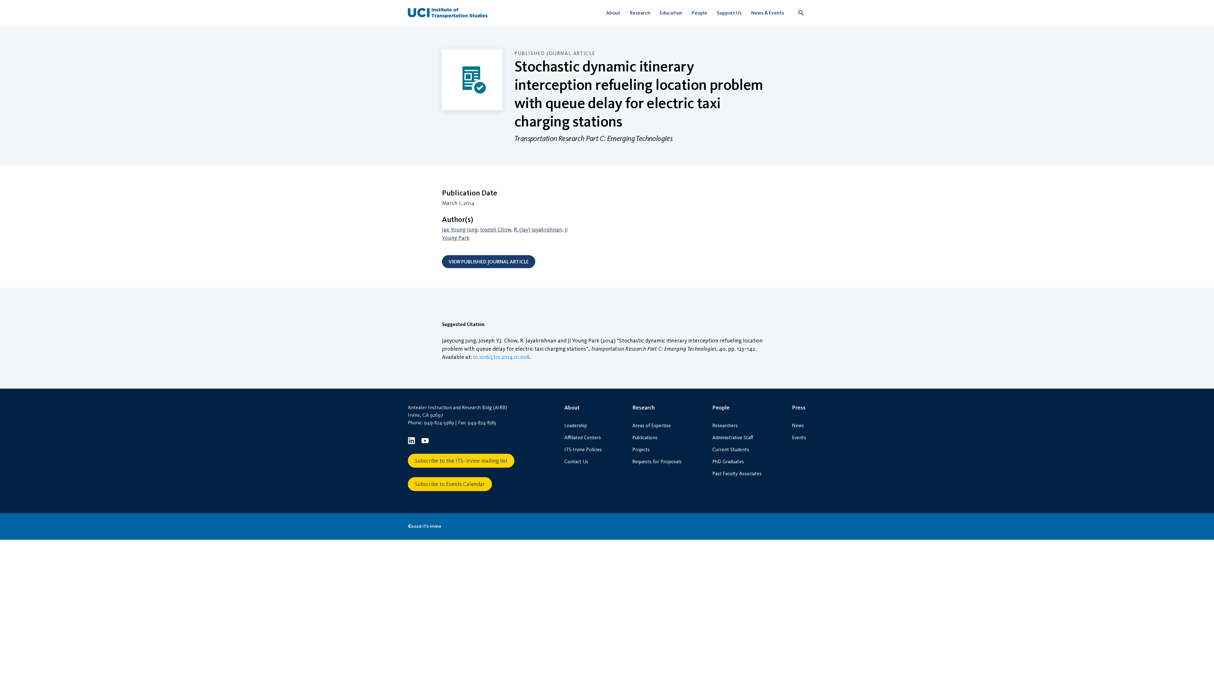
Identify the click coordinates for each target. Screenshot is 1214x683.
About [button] (613, 13)
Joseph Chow (495, 229)
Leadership (575, 425)
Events (799, 437)
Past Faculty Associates (737, 474)
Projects (641, 449)
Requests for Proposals (657, 461)
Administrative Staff (732, 437)
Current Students (730, 449)
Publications (645, 437)
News (798, 425)
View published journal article (489, 262)
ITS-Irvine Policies (583, 449)
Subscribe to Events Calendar (450, 484)
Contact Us (576, 461)
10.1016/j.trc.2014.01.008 (501, 357)
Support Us (729, 13)
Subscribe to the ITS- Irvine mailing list (461, 460)
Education (671, 13)
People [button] (699, 13)
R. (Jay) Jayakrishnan (538, 229)
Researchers (725, 425)
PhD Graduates (728, 461)
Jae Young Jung (460, 229)
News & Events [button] (767, 13)
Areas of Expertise (651, 425)
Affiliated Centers (582, 437)
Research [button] (640, 13)
